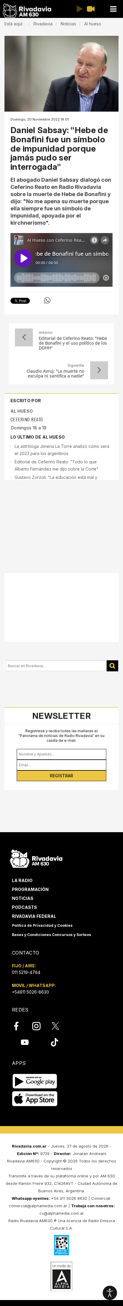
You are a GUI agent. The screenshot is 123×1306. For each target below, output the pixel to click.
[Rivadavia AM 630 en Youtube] (24, 1042)
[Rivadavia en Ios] (35, 1098)
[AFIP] (61, 1245)
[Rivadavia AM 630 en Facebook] (19, 1026)
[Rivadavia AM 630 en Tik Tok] (54, 1042)
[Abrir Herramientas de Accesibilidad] (110, 1293)
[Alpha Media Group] (61, 1276)
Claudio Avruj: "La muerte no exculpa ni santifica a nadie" (55, 373)
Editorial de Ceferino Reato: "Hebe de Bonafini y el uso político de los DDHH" (73, 343)
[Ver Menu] (113, 9)
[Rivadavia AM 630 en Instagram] (39, 1026)
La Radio (22, 880)
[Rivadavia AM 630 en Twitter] (59, 1026)
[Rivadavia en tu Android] (35, 1081)
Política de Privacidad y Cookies (42, 925)
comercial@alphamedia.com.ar (38, 1205)
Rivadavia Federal (34, 916)
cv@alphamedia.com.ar (61, 1213)
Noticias (22, 898)
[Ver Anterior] (24, 337)
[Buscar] (112, 665)
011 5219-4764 (26, 972)
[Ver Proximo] (99, 370)
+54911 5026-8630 (30, 991)
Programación (30, 889)
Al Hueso (21, 411)
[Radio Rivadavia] (36, 857)
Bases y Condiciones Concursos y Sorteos (51, 934)
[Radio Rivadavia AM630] (26, 10)
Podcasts (24, 907)
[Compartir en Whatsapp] (47, 300)
